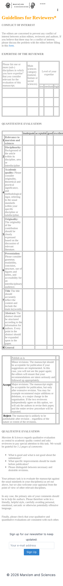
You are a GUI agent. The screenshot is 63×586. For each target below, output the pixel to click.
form (11, 45)
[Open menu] (57, 6)
